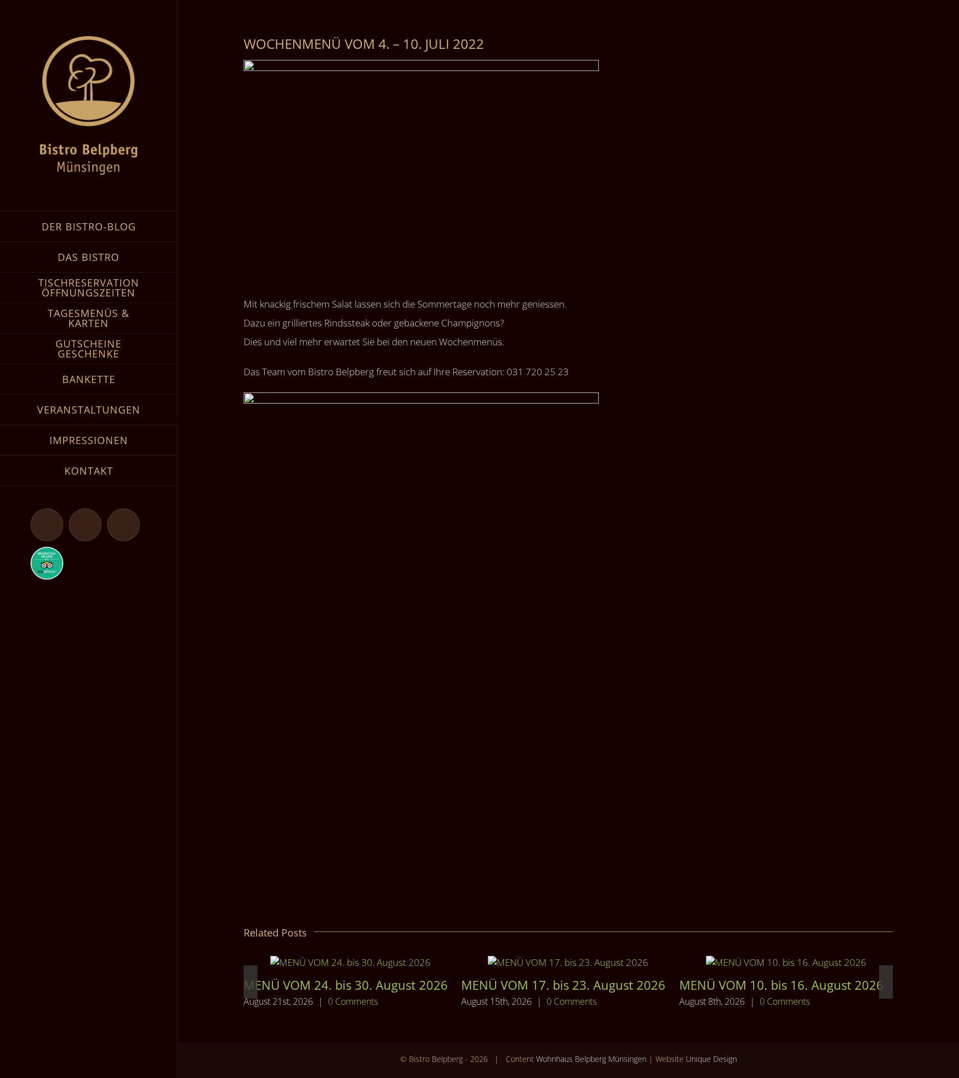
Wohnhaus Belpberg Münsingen (591, 1059)
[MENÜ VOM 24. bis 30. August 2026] (350, 962)
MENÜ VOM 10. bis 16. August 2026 (781, 984)
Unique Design (711, 1059)
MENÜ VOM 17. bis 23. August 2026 (563, 984)
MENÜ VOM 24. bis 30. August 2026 (346, 984)
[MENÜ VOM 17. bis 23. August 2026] (568, 962)
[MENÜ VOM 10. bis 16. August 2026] (786, 962)
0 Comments (353, 1001)
